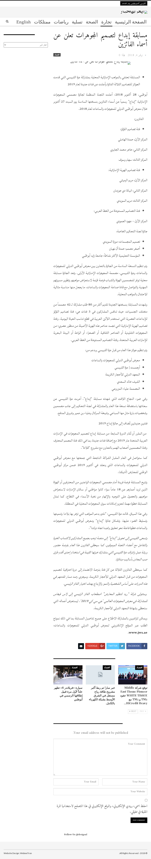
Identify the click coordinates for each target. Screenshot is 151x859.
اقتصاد (57, 55)
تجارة (106, 21)
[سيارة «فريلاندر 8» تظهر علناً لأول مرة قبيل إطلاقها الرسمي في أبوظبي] (67, 674)
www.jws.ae (138, 632)
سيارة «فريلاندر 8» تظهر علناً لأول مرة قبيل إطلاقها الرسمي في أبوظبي (68, 693)
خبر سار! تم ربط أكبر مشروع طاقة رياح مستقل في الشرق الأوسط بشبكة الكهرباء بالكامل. (102, 695)
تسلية (77, 21)
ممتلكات (42, 21)
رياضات (61, 21)
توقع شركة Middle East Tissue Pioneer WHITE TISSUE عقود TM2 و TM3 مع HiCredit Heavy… (133, 695)
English (23, 21)
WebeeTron (26, 853)
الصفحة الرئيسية (131, 21)
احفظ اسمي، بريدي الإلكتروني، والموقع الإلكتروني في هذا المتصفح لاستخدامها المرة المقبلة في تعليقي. (102, 809)
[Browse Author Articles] (145, 55)
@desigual (81, 834)
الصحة (92, 21)
